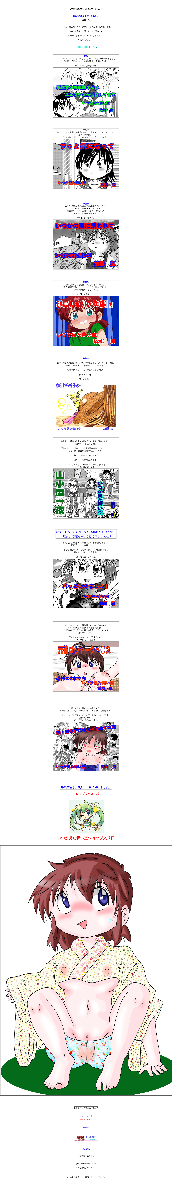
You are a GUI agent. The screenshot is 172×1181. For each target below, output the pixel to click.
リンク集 (86, 1149)
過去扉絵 (86, 1128)
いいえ (89, 1116)
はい (82, 1116)
